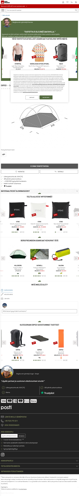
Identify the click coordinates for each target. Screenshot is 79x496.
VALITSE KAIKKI (46, 97)
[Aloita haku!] (76, 10)
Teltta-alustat (6, 15)
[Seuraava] (74, 57)
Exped (4, 85)
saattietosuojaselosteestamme (30, 92)
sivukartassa (22, 489)
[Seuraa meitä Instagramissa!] (4, 455)
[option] (39, 119)
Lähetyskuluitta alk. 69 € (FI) (13, 177)
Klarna (8, 392)
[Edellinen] (5, 57)
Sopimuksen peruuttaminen (12, 471)
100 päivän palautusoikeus (12, 179)
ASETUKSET (31, 97)
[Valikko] (3, 10)
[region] (39, 86)
